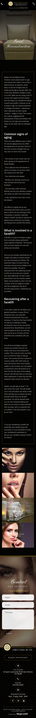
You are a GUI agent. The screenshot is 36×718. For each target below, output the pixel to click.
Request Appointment (18, 657)
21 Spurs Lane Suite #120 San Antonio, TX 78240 (18, 673)
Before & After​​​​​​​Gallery (18, 535)
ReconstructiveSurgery (18, 485)
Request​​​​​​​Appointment (18, 510)
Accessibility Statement (18, 711)
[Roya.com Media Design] (21, 714)
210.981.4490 (19, 8)
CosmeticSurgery (18, 460)
